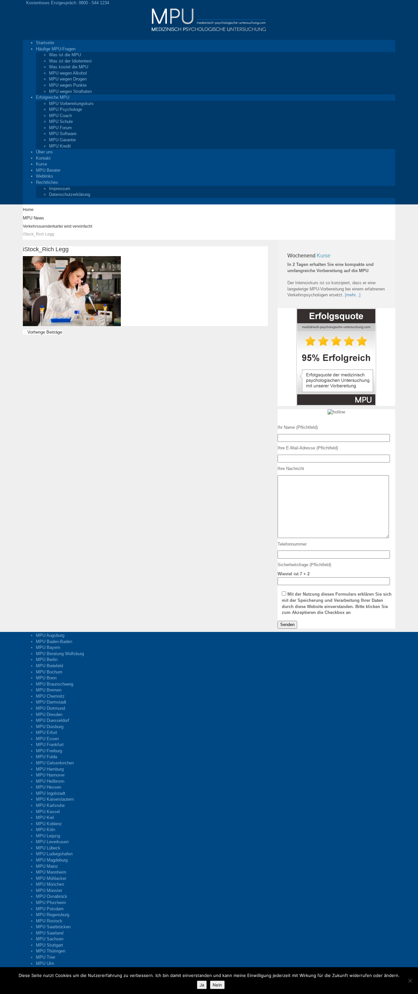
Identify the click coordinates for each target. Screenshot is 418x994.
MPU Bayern (48, 647)
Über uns (44, 151)
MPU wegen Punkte (68, 85)
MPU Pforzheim (51, 902)
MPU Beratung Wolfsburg (60, 653)
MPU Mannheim (51, 872)
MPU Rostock (49, 920)
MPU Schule (61, 121)
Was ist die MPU (65, 54)
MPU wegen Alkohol (68, 73)
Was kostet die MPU (68, 66)
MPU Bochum (49, 672)
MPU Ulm (45, 963)
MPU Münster (49, 890)
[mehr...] (353, 294)
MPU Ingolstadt (50, 793)
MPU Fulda (46, 756)
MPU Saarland (49, 933)
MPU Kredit (60, 146)
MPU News (33, 218)
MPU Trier (45, 957)
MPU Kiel (45, 817)
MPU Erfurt (46, 732)
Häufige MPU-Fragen (55, 48)
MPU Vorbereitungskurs (71, 103)
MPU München (50, 884)
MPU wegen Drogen (68, 79)
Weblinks (44, 176)
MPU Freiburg (49, 750)
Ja (202, 984)
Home (28, 209)
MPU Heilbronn (50, 781)
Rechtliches (47, 182)
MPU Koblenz (49, 823)
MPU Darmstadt (51, 702)
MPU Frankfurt (50, 744)
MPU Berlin (46, 659)
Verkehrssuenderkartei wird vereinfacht (57, 226)
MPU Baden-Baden (54, 641)
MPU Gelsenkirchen (55, 762)
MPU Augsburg (50, 635)
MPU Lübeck (48, 848)
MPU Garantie (62, 139)
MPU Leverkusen (52, 841)
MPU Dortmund (50, 708)
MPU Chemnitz (50, 696)
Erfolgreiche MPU (52, 97)
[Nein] (410, 980)
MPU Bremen (48, 690)
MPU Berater (48, 170)
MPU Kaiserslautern (55, 799)
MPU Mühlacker (51, 878)
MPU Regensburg (52, 914)
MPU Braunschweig (54, 684)
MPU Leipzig (48, 835)
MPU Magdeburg (52, 860)
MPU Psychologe (65, 109)
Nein (217, 984)
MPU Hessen (48, 787)
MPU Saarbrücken (53, 926)
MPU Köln (45, 829)
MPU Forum (60, 127)
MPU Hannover (50, 775)
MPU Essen (47, 738)
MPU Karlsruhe (50, 805)
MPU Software (62, 133)
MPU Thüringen (50, 951)
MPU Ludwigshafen (54, 853)
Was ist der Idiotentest (70, 61)
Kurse (41, 164)
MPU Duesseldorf (52, 720)
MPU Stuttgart (49, 945)
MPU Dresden (49, 714)
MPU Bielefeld (49, 665)
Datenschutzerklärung (69, 194)
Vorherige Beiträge (44, 332)
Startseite (45, 42)
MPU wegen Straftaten (70, 91)
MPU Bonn (46, 677)
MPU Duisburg (49, 726)
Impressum (59, 188)
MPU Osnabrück (51, 896)
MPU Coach (60, 115)
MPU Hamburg (50, 769)
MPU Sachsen (49, 938)
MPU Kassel (48, 811)
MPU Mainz (47, 866)
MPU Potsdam (50, 908)
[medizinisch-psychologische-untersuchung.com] (209, 19)
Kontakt (43, 158)
